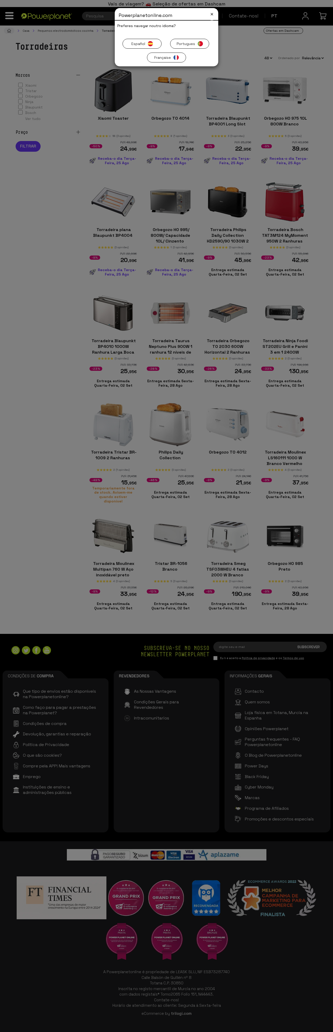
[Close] (212, 14)
